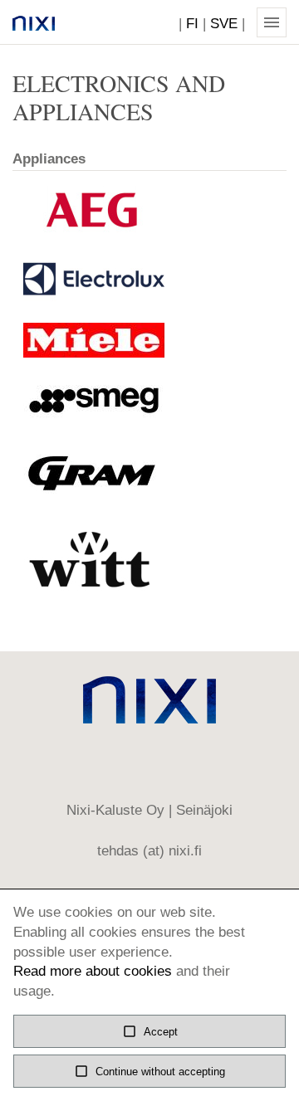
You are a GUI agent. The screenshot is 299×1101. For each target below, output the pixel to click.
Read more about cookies (92, 971)
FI (192, 24)
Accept (149, 1031)
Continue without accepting (149, 1071)
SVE (224, 24)
